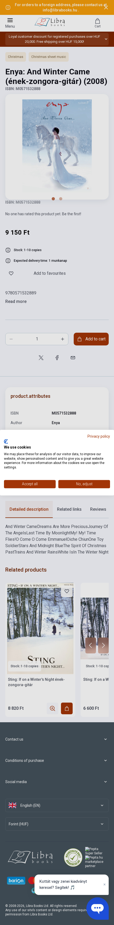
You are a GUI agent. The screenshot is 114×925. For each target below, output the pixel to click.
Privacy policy (98, 436)
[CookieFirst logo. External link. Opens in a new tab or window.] (6, 441)
